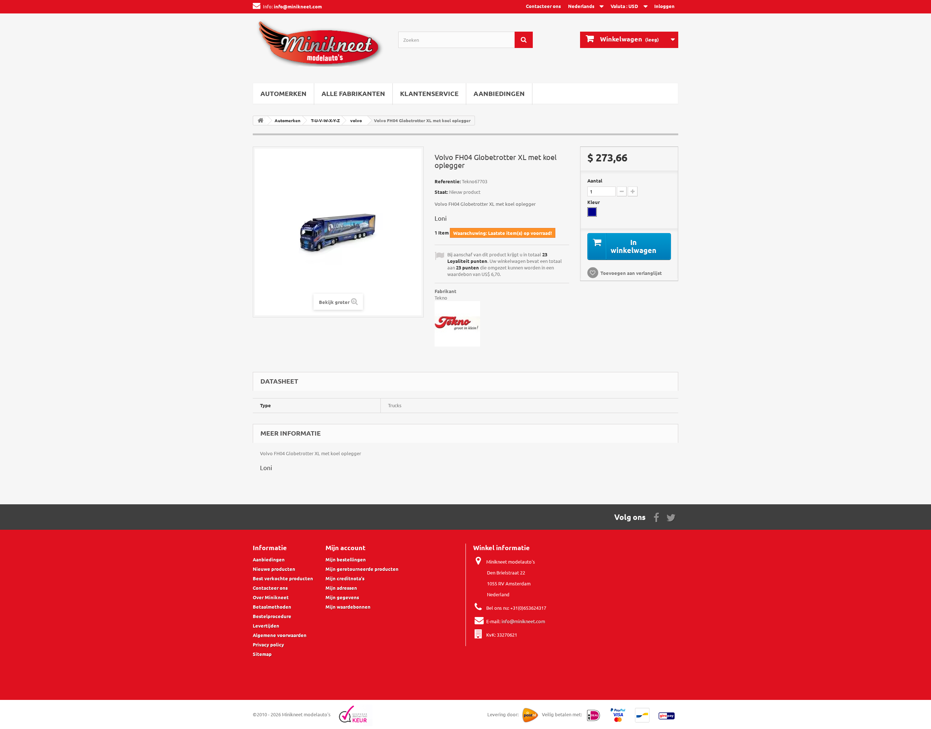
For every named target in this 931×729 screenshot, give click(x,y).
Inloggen (664, 6)
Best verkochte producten (283, 578)
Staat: (441, 192)
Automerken (283, 93)
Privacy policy (268, 644)
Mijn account (345, 547)
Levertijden (266, 625)
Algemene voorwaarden (280, 635)
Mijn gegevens (342, 597)
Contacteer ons (543, 6)
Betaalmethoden (272, 607)
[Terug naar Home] (260, 120)
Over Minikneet (271, 597)
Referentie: (448, 181)
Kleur (594, 202)
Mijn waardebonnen (348, 607)
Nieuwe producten (274, 569)
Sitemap (262, 654)
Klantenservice (429, 93)
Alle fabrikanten (353, 93)
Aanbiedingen (499, 93)
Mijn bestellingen (345, 559)
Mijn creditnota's (344, 578)
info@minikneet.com (523, 621)
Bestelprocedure (272, 616)
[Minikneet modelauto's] (320, 46)
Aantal (594, 180)
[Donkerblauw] (592, 212)
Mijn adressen (341, 588)
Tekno (441, 298)
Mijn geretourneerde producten (362, 569)
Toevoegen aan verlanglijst (631, 273)
